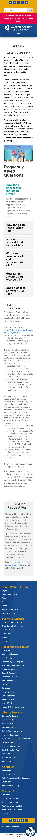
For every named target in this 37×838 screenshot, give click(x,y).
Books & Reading (8, 673)
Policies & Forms (8, 774)
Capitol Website (8, 630)
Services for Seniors (10, 723)
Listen (4, 606)
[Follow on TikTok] (26, 2)
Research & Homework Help (13, 707)
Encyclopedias (7, 684)
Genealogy (6, 688)
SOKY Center (7, 634)
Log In (4, 591)
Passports (6, 754)
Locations (6, 795)
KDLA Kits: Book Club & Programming (16, 739)
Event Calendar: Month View (13, 626)
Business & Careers (9, 677)
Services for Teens (9, 720)
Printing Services (9, 758)
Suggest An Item (8, 613)
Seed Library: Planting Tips (13, 662)
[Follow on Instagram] (18, 2)
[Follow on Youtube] (22, 2)
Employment (7, 770)
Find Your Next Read (10, 735)
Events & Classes (13, 618)
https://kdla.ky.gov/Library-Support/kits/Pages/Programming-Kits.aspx (18, 138)
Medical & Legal (8, 699)
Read (4, 598)
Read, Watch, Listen (15, 587)
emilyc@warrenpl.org (14, 565)
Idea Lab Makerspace (10, 654)
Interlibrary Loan (9, 761)
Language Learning (9, 692)
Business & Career (9, 727)
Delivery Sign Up (8, 742)
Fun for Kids (6, 650)
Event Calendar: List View (12, 622)
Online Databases (9, 669)
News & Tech (7, 703)
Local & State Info (9, 696)
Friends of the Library (10, 785)
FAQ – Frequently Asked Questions (16, 778)
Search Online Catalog (11, 609)
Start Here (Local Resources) (13, 665)
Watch (4, 602)
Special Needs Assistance (12, 731)
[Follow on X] (14, 2)
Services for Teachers (10, 716)
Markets (5, 637)
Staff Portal (6, 782)
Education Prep (8, 680)
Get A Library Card (9, 594)
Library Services (12, 712)
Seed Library (7, 658)
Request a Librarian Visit (11, 746)
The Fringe (6, 641)
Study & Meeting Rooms (11, 750)
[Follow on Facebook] (10, 2)
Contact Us (9, 791)
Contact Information (10, 798)
